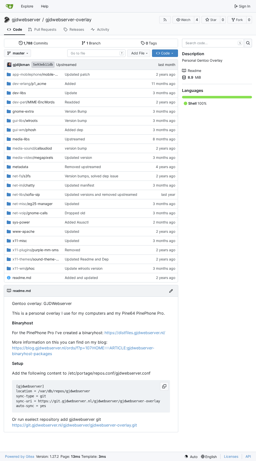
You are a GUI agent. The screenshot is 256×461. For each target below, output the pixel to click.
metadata (20, 167)
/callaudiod (32, 148)
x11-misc (19, 240)
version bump (76, 148)
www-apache (23, 231)
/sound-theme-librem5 (36, 259)
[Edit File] (171, 291)
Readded (72, 102)
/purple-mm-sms (35, 250)
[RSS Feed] (165, 19)
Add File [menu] (137, 53)
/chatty (23, 185)
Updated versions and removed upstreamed (101, 194)
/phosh (24, 130)
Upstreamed (66, 64)
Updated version (78, 157)
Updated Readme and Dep (87, 259)
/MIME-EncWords (33, 102)
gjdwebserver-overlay (69, 19)
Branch (93, 43)
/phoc (23, 268)
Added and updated (81, 277)
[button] (183, 19)
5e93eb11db (43, 64)
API (248, 456)
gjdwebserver (26, 19)
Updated (72, 204)
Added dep (74, 130)
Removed (72, 250)
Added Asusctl (76, 222)
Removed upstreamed (83, 167)
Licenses (231, 456)
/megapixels (32, 157)
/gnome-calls (30, 213)
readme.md (21, 277)
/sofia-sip (26, 194)
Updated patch (77, 74)
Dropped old (75, 213)
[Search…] (248, 43)
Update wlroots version (83, 268)
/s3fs (21, 176)
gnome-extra (23, 111)
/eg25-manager (32, 204)
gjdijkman (21, 64)
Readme (194, 70)
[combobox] (96, 53)
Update (71, 93)
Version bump (76, 120)
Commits (36, 43)
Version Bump (76, 111)
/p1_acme (29, 83)
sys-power (21, 222)
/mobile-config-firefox (36, 74)
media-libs (21, 139)
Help (44, 6)
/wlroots (25, 120)
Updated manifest (79, 185)
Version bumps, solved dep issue (91, 176)
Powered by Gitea (19, 456)
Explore (27, 6)
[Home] (9, 6)
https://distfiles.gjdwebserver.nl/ (134, 332)
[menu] (191, 457)
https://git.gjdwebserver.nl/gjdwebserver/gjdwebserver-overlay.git (74, 425)
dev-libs (19, 93)
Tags (151, 43)
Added (70, 83)
